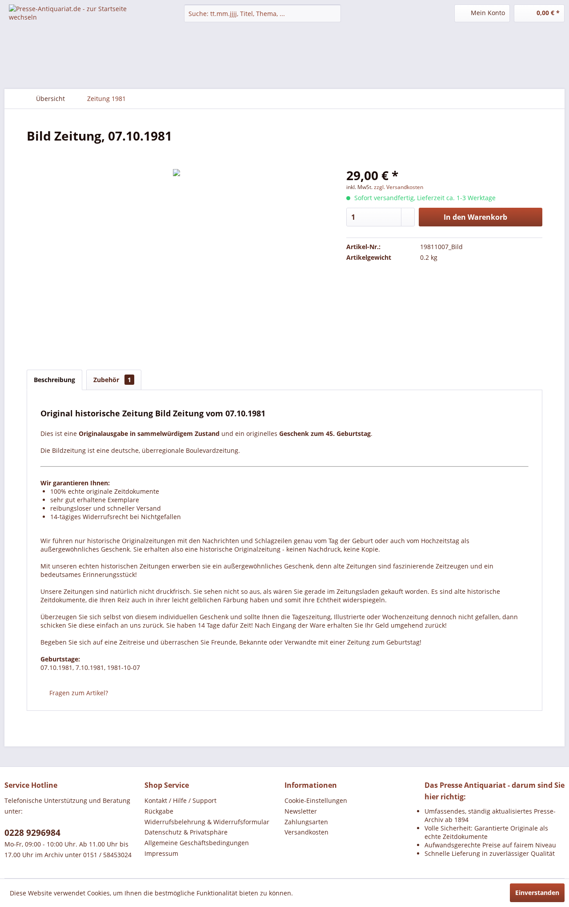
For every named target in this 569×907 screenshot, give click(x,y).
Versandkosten (306, 832)
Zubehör (112, 379)
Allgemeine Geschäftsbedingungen (196, 842)
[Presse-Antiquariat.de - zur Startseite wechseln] (76, 20)
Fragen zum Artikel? (78, 693)
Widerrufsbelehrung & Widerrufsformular (206, 822)
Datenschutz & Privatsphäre (186, 832)
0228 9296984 (32, 832)
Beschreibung (54, 379)
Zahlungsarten (306, 822)
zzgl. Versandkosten (398, 187)
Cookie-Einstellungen (315, 800)
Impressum (161, 853)
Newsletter (300, 811)
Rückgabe (158, 811)
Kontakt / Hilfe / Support (180, 800)
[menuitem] (262, 13)
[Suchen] (333, 13)
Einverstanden (537, 892)
